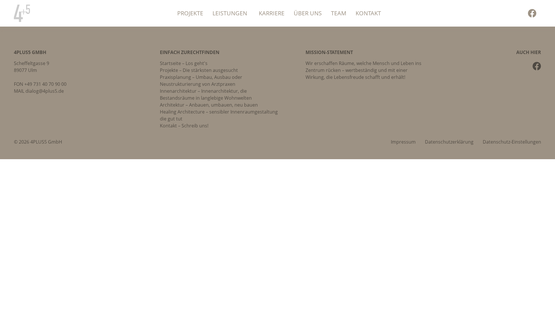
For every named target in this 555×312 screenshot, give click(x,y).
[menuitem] (190, 13)
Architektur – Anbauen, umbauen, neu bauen (209, 105)
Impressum (403, 142)
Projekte (190, 13)
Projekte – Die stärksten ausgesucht (199, 70)
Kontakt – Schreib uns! (184, 125)
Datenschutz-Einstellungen (512, 142)
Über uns (308, 13)
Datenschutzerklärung (449, 142)
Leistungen (229, 13)
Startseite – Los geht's (184, 63)
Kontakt (368, 13)
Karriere (271, 13)
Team (338, 13)
